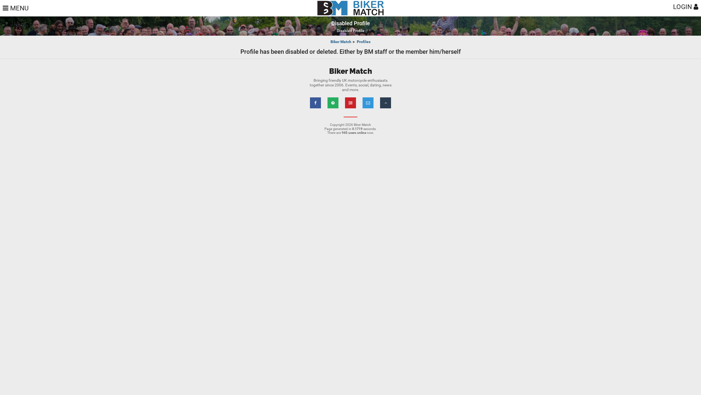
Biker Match (341, 42)
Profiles (363, 42)
